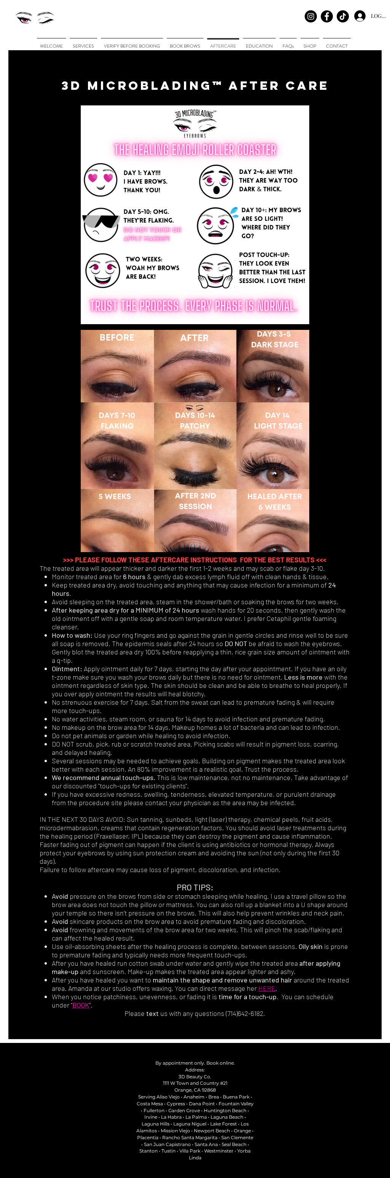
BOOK (80, 1005)
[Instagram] (311, 16)
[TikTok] (343, 16)
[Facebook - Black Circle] (327, 16)
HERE (266, 988)
